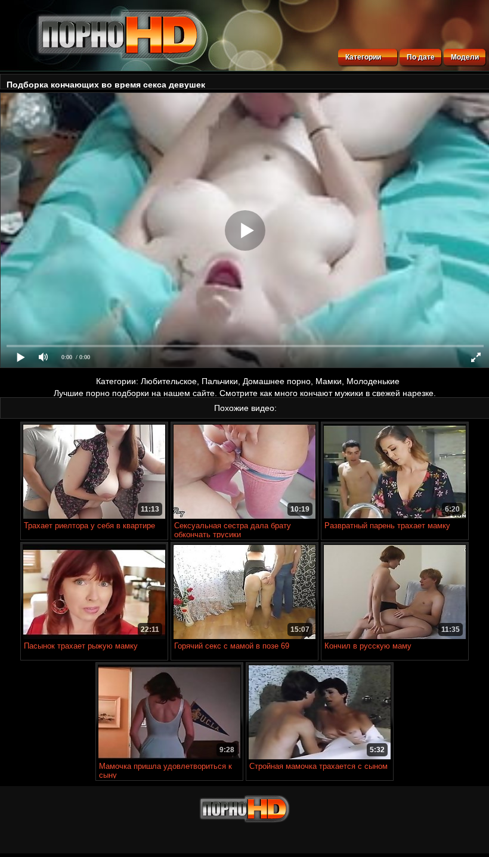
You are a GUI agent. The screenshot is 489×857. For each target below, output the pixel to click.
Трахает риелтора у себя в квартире (89, 525)
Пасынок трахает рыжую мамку (81, 645)
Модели (465, 57)
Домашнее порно (277, 381)
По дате (421, 57)
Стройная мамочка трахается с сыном (318, 766)
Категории (363, 57)
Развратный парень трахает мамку (387, 525)
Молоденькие (373, 381)
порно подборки (117, 393)
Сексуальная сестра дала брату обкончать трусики (232, 530)
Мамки (328, 381)
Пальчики (220, 381)
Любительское (169, 381)
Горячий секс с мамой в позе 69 (231, 645)
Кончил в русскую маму (367, 645)
